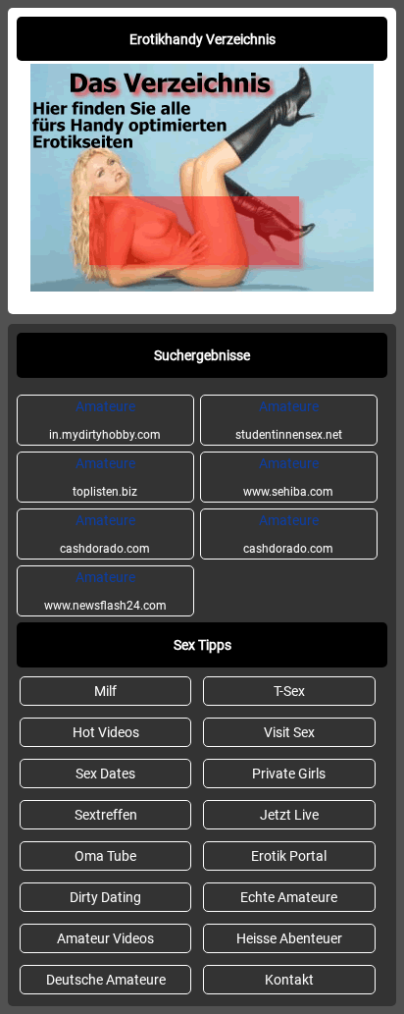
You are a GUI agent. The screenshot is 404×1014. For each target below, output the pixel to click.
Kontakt (289, 979)
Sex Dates (105, 773)
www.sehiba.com (288, 477)
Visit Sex (289, 732)
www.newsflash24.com (105, 591)
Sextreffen (106, 815)
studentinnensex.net (288, 420)
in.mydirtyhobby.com (105, 420)
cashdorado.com (105, 534)
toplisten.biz (105, 477)
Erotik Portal (289, 856)
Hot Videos (106, 732)
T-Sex (289, 691)
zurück (31, 301)
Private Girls (289, 773)
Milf (105, 691)
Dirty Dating (105, 897)
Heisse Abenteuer (289, 938)
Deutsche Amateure (106, 979)
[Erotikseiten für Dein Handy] (202, 286)
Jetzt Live (289, 815)
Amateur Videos (105, 938)
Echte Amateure (288, 897)
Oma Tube (105, 856)
